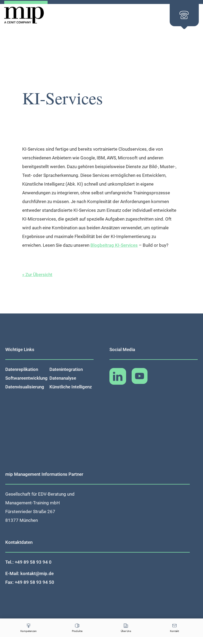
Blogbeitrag (114, 245)
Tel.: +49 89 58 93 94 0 (28, 562)
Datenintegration (66, 369)
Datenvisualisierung (24, 386)
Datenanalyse (62, 378)
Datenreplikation (21, 369)
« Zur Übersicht (37, 274)
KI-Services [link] (33, 149)
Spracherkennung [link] (60, 175)
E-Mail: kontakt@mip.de (29, 573)
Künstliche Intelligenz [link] (43, 184)
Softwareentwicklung (26, 378)
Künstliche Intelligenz (70, 386)
